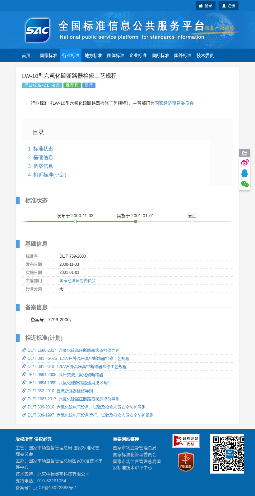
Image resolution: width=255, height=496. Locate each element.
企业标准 (138, 55)
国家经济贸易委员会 (174, 103)
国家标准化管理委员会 (134, 454)
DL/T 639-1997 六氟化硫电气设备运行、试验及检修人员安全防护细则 (91, 415)
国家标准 (48, 55)
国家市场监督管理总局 (134, 447)
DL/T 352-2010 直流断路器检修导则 (60, 391)
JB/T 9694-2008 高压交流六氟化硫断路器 (65, 374)
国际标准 (160, 55)
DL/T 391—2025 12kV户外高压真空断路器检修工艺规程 (78, 358)
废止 (192, 215)
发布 (75, 215)
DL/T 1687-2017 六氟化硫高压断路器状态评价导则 (73, 399)
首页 (26, 55)
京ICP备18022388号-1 (55, 487)
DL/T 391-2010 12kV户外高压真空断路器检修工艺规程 (77, 366)
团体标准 (115, 55)
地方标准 (93, 55)
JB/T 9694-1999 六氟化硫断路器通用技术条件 (69, 382)
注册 (230, 5)
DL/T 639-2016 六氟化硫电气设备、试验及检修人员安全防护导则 (87, 407)
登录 (207, 5)
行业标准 (71, 55)
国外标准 (183, 55)
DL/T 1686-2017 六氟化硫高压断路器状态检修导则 (73, 350)
